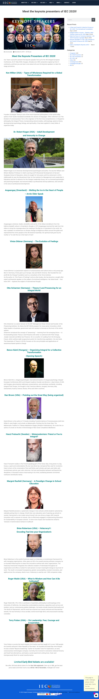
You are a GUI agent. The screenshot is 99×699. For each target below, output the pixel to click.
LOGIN (74, 2)
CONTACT (66, 2)
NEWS (58, 2)
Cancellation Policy (63, 692)
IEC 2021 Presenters (75, 56)
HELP (50, 2)
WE (71, 65)
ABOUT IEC (24, 2)
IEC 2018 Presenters (75, 55)
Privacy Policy (53, 692)
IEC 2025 (33, 2)
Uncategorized (74, 62)
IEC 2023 (42, 2)
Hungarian (73, 53)
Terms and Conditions (74, 692)
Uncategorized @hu (75, 63)
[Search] (93, 20)
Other (71, 60)
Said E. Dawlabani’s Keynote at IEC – (80, 44)
